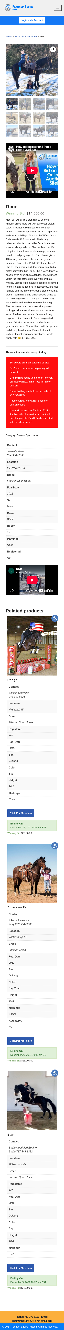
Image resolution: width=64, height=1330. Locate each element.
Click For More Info (21, 813)
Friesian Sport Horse (26, 36)
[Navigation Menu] (58, 8)
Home (9, 36)
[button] (53, 49)
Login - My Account (32, 20)
